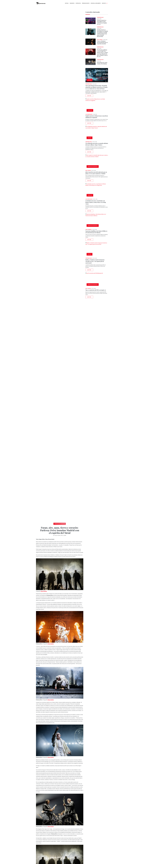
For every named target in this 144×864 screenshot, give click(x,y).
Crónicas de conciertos (59, 523)
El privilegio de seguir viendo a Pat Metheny (102, 63)
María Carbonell (88, 229)
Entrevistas (78, 3)
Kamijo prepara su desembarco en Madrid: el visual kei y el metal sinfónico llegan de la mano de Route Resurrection (102, 33)
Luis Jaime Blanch (88, 114)
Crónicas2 (90, 110)
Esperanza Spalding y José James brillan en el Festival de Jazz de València (96, 231)
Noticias (66, 3)
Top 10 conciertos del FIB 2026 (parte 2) (95, 290)
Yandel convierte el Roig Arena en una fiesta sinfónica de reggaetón (96, 116)
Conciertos (72, 3)
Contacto (104, 3)
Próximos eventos (85, 3)
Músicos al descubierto (96, 3)
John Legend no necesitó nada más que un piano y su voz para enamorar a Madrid (96, 172)
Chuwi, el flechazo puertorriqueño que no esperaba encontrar (102, 42)
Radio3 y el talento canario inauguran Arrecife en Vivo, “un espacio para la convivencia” (94, 261)
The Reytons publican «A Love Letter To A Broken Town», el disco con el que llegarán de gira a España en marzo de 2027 (102, 53)
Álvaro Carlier (57, 535)
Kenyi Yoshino (99, 39)
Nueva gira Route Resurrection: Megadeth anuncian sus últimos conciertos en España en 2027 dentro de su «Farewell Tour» (96, 87)
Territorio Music (100, 17)
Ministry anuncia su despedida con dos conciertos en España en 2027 (102, 22)
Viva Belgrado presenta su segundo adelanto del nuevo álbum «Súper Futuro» (96, 144)
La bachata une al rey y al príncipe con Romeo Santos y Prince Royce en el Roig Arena (95, 202)
